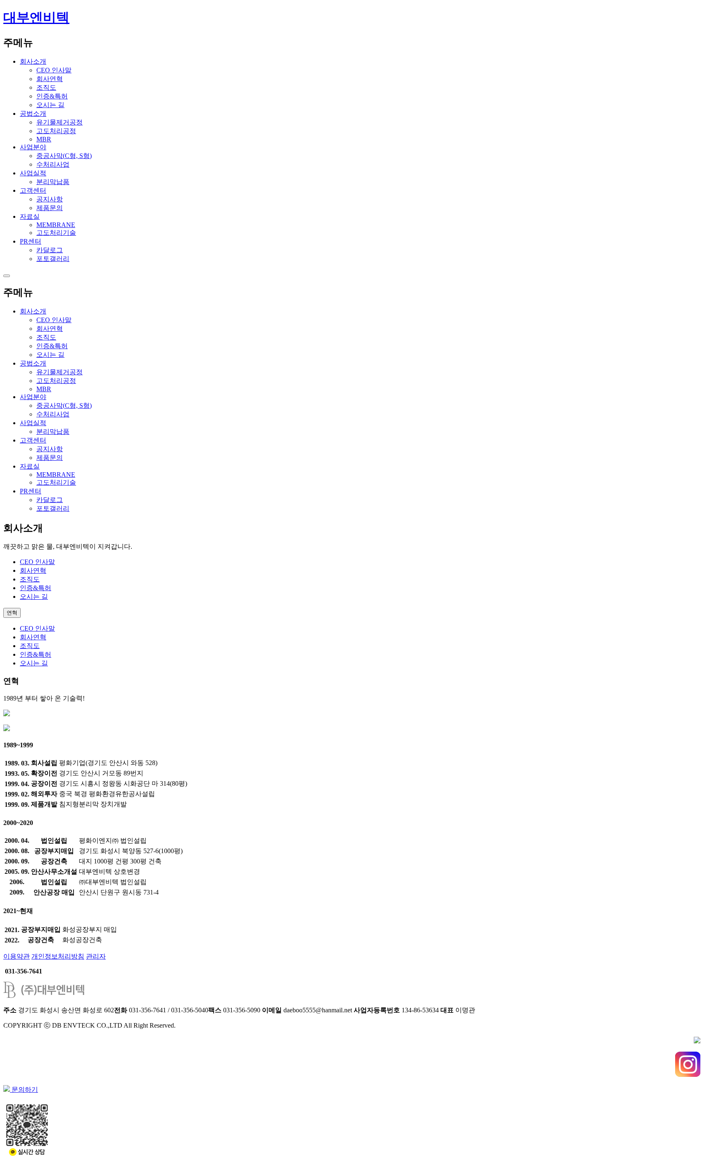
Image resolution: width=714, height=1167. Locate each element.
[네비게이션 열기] (6, 276)
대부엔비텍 (36, 17)
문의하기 (24, 1089)
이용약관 (16, 956)
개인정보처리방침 (57, 956)
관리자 (96, 956)
